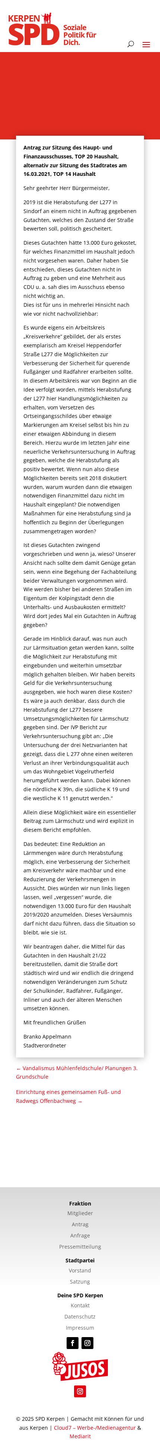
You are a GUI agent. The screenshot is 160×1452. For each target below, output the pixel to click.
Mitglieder (80, 1214)
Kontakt (80, 1306)
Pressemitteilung (80, 1247)
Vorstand (80, 1271)
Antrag (80, 1225)
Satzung (80, 1282)
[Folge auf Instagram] (87, 1343)
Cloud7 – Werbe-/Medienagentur (95, 1427)
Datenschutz (80, 1317)
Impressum (80, 1328)
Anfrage (80, 1236)
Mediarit (80, 1436)
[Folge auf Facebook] (73, 1343)
